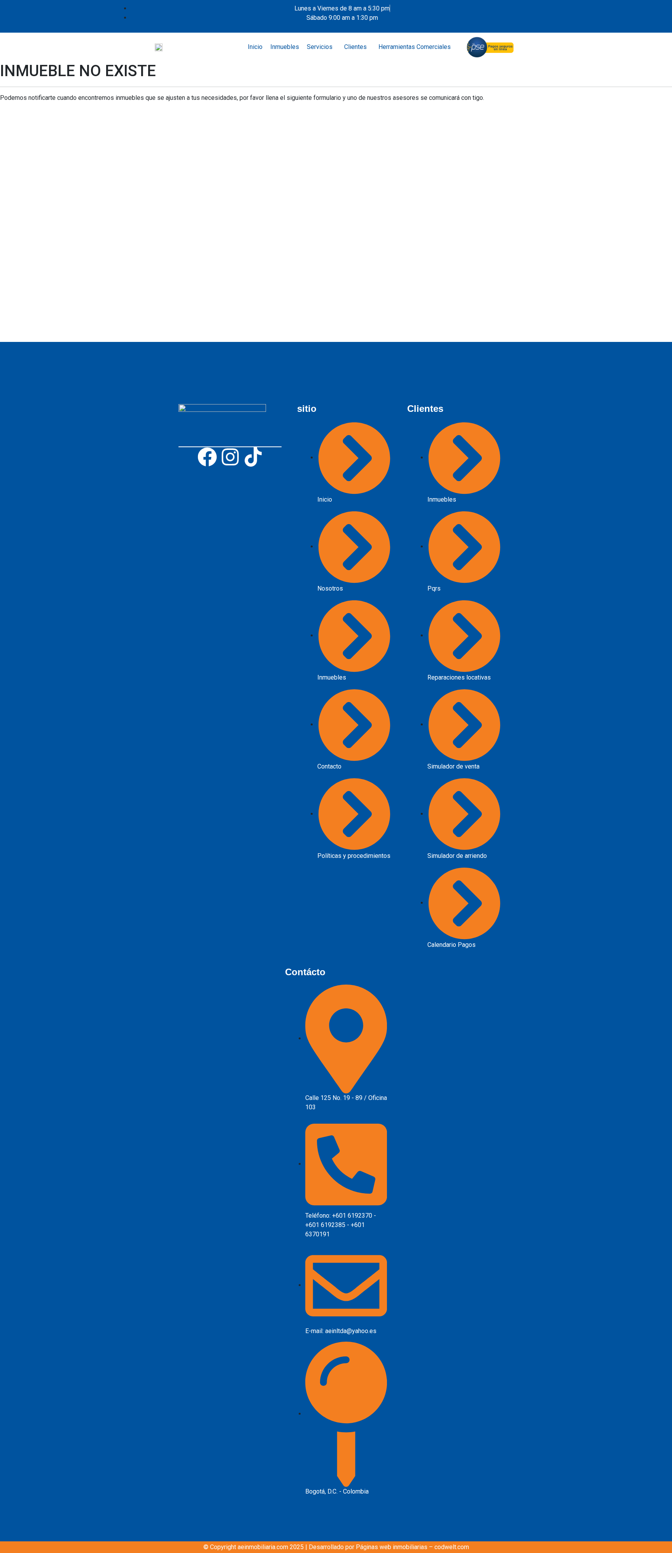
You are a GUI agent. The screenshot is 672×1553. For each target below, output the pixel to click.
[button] (321, 47)
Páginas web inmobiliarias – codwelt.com (412, 1547)
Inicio (255, 47)
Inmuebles (284, 47)
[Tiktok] (253, 457)
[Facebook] (207, 457)
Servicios (319, 47)
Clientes (355, 47)
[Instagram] (230, 457)
